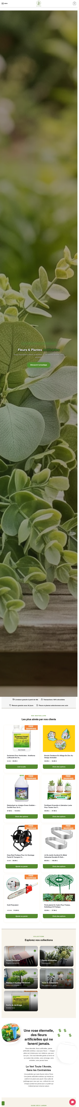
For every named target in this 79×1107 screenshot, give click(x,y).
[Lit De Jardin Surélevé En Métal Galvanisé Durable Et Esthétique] (59, 838)
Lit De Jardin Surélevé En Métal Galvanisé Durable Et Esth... (55, 856)
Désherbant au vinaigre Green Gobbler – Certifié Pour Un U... (21, 806)
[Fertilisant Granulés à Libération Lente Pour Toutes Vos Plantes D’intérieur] (59, 788)
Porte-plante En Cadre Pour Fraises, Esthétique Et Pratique (57, 906)
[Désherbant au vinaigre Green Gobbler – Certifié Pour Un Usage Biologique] (22, 788)
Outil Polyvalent (12, 905)
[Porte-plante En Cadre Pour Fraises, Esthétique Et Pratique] (59, 888)
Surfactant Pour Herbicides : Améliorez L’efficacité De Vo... (21, 757)
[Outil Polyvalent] (22, 888)
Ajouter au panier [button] (22, 866)
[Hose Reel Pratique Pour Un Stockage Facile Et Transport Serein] (22, 838)
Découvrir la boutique (38, 365)
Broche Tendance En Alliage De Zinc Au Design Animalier (58, 757)
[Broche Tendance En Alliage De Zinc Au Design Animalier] (59, 738)
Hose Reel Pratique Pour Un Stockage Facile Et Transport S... (20, 856)
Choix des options (58, 767)
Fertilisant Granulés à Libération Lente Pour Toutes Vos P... (58, 806)
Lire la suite (21, 767)
